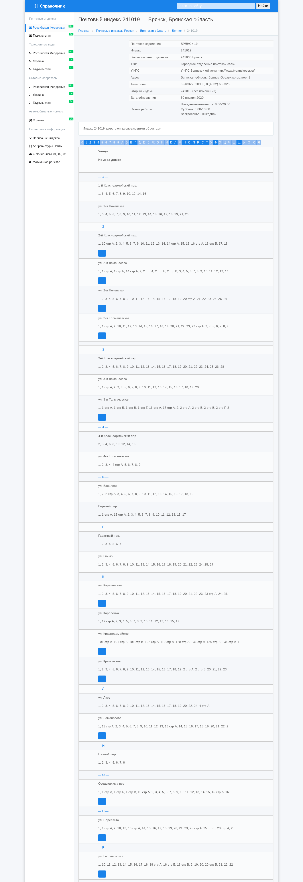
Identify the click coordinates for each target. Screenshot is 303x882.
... (102, 253)
